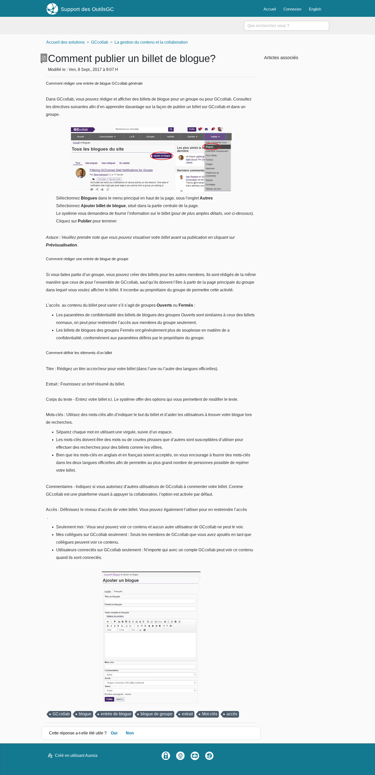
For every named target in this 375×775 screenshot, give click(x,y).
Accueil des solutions (65, 42)
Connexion (292, 9)
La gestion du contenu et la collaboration (151, 42)
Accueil (270, 9)
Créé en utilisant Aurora (76, 755)
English (315, 9)
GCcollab (99, 42)
